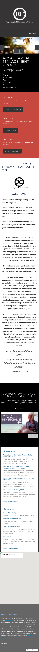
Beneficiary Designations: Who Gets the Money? (18, 479)
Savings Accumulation (12, 519)
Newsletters (9, 451)
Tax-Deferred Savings (11, 527)
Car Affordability (9, 513)
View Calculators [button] (12, 109)
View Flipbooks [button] (11, 151)
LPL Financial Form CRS (9, 615)
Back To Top (31, 650)
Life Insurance (8, 537)
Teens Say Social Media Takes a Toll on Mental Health (18, 455)
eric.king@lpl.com (9, 87)
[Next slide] (37, 47)
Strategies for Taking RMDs (14, 490)
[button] (32, 33)
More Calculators (10, 548)
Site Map (4, 643)
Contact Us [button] (9, 130)
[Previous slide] (2, 47)
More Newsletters (10, 501)
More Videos (19, 408)
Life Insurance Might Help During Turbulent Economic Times (16, 467)
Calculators (8, 509)
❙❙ (21, 51)
